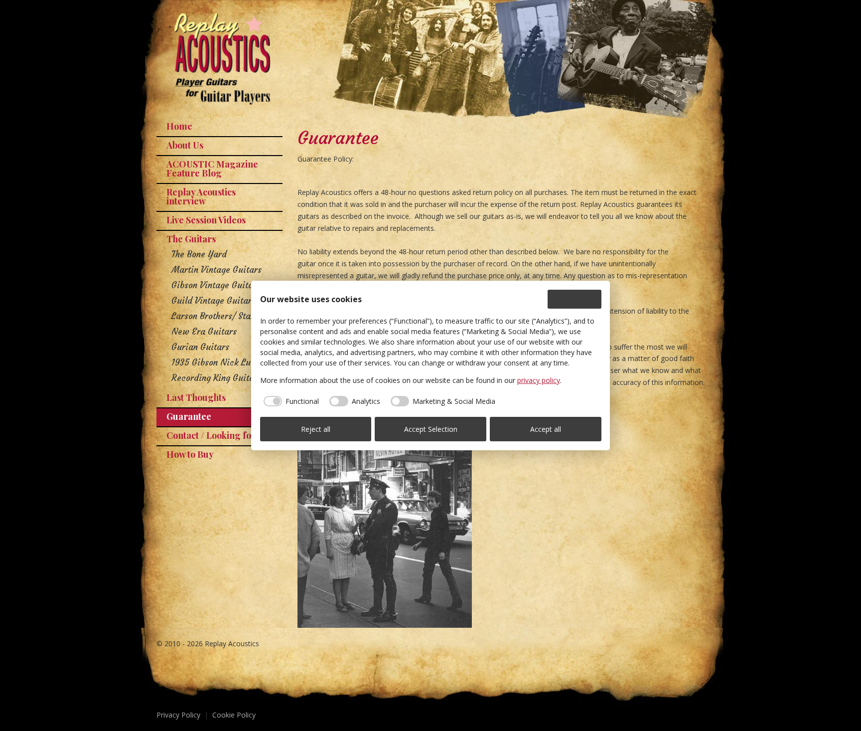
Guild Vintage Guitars (213, 300)
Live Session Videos (206, 220)
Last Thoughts (196, 397)
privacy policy (538, 380)
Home (179, 126)
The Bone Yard (199, 254)
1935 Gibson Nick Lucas (217, 362)
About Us (184, 145)
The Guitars (191, 239)
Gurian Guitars (200, 347)
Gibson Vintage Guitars (216, 285)
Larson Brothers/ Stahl (214, 316)
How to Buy (190, 454)
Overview (579, 299)
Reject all (315, 429)
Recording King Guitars (216, 377)
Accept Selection (430, 429)
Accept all (545, 429)
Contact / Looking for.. (213, 435)
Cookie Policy (234, 715)
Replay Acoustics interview (201, 196)
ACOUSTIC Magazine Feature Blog (212, 168)
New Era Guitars (204, 331)
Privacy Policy (178, 715)
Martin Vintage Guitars (216, 269)
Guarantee (188, 416)
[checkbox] (289, 401)
